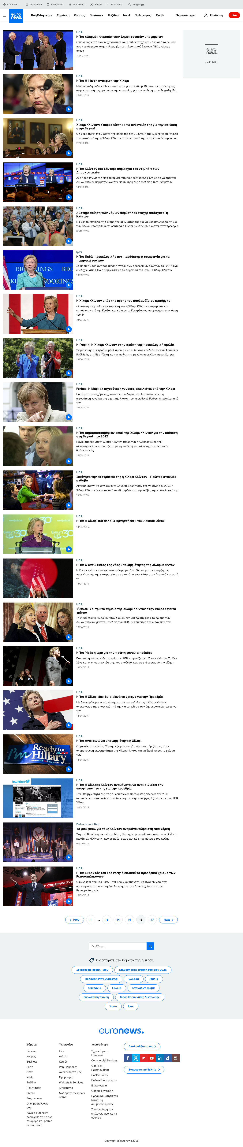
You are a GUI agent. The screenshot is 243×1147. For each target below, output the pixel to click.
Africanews (66, 1087)
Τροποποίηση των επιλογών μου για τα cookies (104, 1113)
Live (234, 15)
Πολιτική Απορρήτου (104, 1080)
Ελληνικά (12, 4)
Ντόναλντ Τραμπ (143, 987)
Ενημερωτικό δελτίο (142, 1069)
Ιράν (79, 251)
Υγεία (113, 1006)
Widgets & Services (71, 1082)
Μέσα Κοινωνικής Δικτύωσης (140, 997)
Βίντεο (31, 1092)
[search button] (130, 5)
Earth (159, 15)
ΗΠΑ (79, 31)
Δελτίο (63, 1056)
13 (106, 919)
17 (152, 919)
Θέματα (31, 1044)
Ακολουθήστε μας (70, 1072)
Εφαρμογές (66, 1077)
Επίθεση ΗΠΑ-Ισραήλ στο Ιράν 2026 (143, 969)
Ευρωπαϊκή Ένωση (96, 997)
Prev (76, 919)
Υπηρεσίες (66, 1044)
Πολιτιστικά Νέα (87, 824)
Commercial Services (104, 1060)
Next (126, 15)
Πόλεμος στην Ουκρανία (101, 978)
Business (96, 15)
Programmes (34, 1098)
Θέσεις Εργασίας (102, 1090)
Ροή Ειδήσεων (41, 15)
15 (129, 919)
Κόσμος (79, 15)
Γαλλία (116, 987)
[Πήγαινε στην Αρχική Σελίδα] (16, 16)
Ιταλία (154, 978)
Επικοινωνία (99, 1085)
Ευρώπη (63, 15)
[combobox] (149, 5)
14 (118, 919)
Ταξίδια (113, 15)
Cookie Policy (99, 1075)
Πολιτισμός (142, 15)
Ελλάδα (134, 978)
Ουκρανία (94, 987)
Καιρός (63, 1061)
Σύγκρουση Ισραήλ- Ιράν (92, 969)
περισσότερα (99, 1044)
